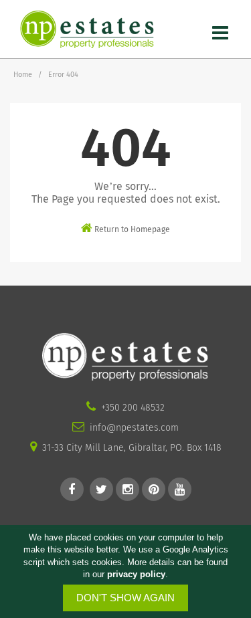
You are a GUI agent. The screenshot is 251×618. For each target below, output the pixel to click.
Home (22, 74)
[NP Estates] (87, 28)
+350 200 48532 (133, 407)
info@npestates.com (134, 427)
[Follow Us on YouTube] (179, 489)
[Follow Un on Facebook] (72, 489)
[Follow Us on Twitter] (101, 489)
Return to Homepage (131, 229)
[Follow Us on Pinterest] (153, 489)
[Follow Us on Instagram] (127, 489)
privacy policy (136, 574)
